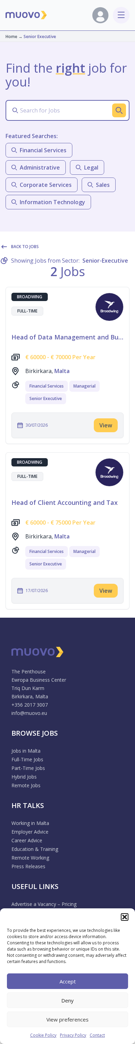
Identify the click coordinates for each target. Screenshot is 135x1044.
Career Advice (26, 840)
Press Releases (28, 866)
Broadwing (29, 297)
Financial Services (46, 386)
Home (11, 36)
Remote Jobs (25, 785)
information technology (52, 202)
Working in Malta (30, 823)
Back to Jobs (25, 246)
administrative (40, 167)
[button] (124, 917)
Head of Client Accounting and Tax (64, 502)
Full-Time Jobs (27, 759)
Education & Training (34, 849)
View (105, 425)
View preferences (67, 1019)
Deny (67, 1000)
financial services (43, 150)
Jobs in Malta (25, 750)
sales (103, 185)
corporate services (46, 185)
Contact (97, 1035)
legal (91, 167)
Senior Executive (45, 398)
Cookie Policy (43, 1035)
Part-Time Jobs (28, 768)
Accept (68, 981)
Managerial (84, 386)
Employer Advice (29, 831)
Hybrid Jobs (24, 776)
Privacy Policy (73, 1035)
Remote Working (30, 857)
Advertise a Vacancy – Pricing (43, 904)
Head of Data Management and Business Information (67, 337)
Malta (62, 371)
